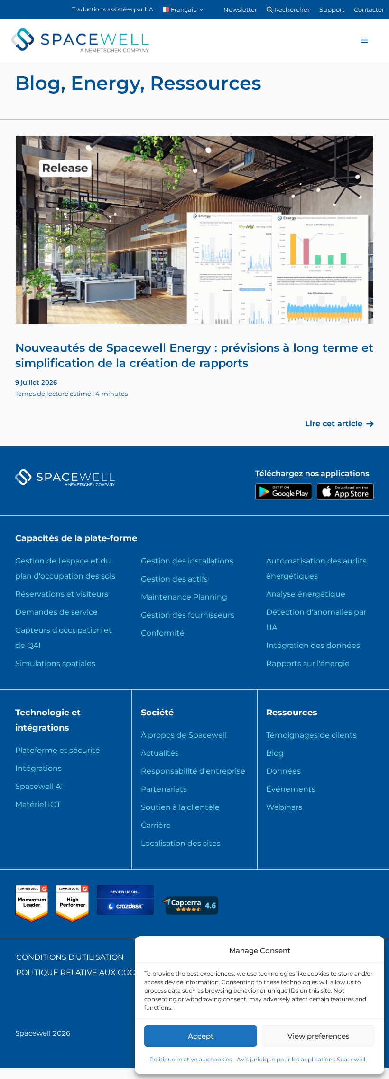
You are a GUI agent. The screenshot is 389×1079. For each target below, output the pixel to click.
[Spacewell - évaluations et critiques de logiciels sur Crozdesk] (126, 912)
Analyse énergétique (305, 594)
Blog (275, 753)
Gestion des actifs (174, 578)
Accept (200, 1036)
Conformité (163, 633)
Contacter (369, 9)
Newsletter (240, 9)
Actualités (160, 753)
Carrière (156, 825)
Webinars (284, 807)
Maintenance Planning (184, 596)
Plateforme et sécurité (57, 750)
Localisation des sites (181, 843)
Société (157, 712)
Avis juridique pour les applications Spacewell (301, 1059)
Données (283, 771)
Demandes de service (56, 612)
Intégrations (38, 768)
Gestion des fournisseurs (187, 614)
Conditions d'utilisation (70, 957)
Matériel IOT (38, 804)
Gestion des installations (187, 560)
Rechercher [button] (291, 9)
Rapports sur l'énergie (308, 663)
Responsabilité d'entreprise (193, 771)
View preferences (318, 1036)
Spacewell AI (39, 786)
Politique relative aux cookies (190, 1059)
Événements (290, 789)
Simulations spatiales (55, 663)
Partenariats (164, 789)
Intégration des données (313, 645)
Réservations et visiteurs (61, 594)
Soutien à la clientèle (180, 807)
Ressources (291, 712)
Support (331, 9)
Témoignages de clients (311, 735)
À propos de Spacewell (184, 735)
